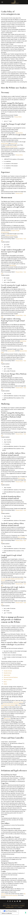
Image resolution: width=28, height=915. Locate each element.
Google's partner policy (11, 146)
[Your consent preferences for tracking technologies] (25, 912)
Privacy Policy (18, 116)
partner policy (11, 350)
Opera (5, 683)
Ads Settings (12, 265)
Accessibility (22, 905)
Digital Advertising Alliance (8, 705)
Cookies (8, 905)
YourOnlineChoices (18, 702)
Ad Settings (23, 341)
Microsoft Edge (8, 679)
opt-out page (21, 478)
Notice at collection (7, 913)
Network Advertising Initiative (11, 703)
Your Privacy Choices (11, 911)
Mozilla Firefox (7, 673)
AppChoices (7, 718)
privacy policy (4, 143)
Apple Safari (7, 675)
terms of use (14, 143)
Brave (5, 681)
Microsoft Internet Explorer (11, 677)
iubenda (3, 893)
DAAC (19, 705)
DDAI (2, 707)
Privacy (4, 905)
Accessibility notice (10, 907)
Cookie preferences (15, 905)
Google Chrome (8, 670)
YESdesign (20, 907)
